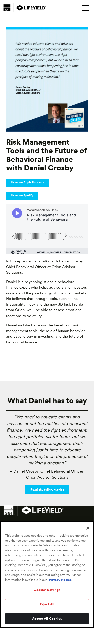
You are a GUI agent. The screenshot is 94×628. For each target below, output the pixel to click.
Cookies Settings (47, 590)
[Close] (87, 528)
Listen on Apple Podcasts (27, 182)
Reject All (47, 604)
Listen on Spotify (22, 195)
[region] (47, 574)
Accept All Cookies (47, 618)
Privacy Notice (60, 580)
